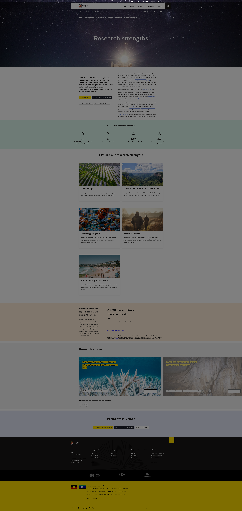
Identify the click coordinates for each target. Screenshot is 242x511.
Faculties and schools (156, 455)
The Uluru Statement (92, 498)
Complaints (169, 507)
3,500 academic (131, 106)
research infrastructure (147, 89)
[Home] (84, 6)
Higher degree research (130, 17)
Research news (134, 457)
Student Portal (114, 457)
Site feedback (163, 507)
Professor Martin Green (140, 79)
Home (80, 17)
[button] (85, 97)
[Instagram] (154, 11)
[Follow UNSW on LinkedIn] (78, 508)
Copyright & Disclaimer (148, 507)
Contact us (93, 453)
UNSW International (115, 453)
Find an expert (94, 455)
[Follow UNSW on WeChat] (93, 508)
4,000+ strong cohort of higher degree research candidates (142, 108)
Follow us (74, 508)
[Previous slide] (80, 405)
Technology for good (90, 233)
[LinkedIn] (147, 11)
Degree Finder (114, 455)
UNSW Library (154, 462)
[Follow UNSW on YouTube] (90, 508)
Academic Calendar (115, 460)
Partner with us (102, 17)
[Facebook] (151, 11)
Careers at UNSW (94, 457)
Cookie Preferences (130, 507)
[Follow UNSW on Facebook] (81, 508)
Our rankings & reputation (157, 453)
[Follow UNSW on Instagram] (84, 508)
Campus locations (155, 457)
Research (88, 11)
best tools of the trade (143, 91)
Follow (144, 11)
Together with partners (123, 114)
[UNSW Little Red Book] (96, 508)
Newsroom (133, 453)
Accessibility (156, 507)
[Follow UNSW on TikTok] (87, 508)
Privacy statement (139, 507)
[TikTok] (157, 11)
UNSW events (134, 455)
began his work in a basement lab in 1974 (140, 81)
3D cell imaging (151, 96)
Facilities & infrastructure (115, 17)
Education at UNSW (95, 460)
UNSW (80, 11)
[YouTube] (161, 11)
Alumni (92, 462)
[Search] (168, 6)
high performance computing (143, 98)
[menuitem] (124, 6)
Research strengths (90, 17)
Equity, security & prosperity (94, 280)
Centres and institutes (156, 460)
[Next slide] (86, 405)
